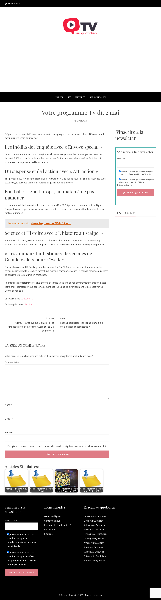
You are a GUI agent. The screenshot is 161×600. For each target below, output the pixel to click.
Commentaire (13, 362)
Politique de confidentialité (57, 525)
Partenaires (50, 529)
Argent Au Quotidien (94, 542)
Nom (8, 404)
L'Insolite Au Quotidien (95, 533)
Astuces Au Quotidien (94, 525)
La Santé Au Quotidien (95, 516)
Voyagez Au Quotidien (95, 560)
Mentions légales (52, 516)
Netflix (80, 97)
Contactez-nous (52, 520)
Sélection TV (98, 97)
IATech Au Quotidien (94, 551)
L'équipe (48, 533)
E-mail (9, 418)
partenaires (128, 185)
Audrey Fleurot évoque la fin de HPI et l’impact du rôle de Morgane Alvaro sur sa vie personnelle (31, 324)
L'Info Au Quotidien (93, 520)
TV (69, 97)
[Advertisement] (80, 69)
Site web (9, 432)
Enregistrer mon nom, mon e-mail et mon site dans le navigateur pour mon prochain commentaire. (57, 446)
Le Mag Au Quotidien (94, 538)
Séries (59, 97)
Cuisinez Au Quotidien (95, 556)
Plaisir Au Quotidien (93, 547)
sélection (28, 304)
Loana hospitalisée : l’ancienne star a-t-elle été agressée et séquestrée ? (81, 322)
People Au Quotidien (94, 529)
